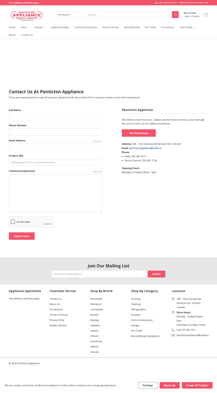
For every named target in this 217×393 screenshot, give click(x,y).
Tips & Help (186, 27)
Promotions (56, 309)
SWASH (94, 346)
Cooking (135, 298)
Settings (148, 385)
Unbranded (96, 309)
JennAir (94, 314)
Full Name (15, 110)
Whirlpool (95, 304)
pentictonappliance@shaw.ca (145, 148)
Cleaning (136, 304)
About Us (55, 304)
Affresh (94, 336)
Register (196, 16)
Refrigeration (138, 309)
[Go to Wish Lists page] (206, 14)
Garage (135, 325)
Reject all (169, 385)
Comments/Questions (55, 171)
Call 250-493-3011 (186, 329)
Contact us (55, 298)
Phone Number (18, 125)
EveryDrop (96, 341)
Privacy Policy (57, 320)
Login (187, 16)
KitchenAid (96, 298)
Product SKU (16, 155)
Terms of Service (59, 314)
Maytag (94, 320)
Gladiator (95, 325)
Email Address (55, 140)
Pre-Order (136, 330)
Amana (94, 330)
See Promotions (138, 133)
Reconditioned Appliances (145, 336)
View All (94, 352)
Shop (23, 27)
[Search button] (175, 14)
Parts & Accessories (142, 320)
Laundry (135, 314)
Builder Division (58, 325)
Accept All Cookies (197, 385)
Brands (39, 27)
